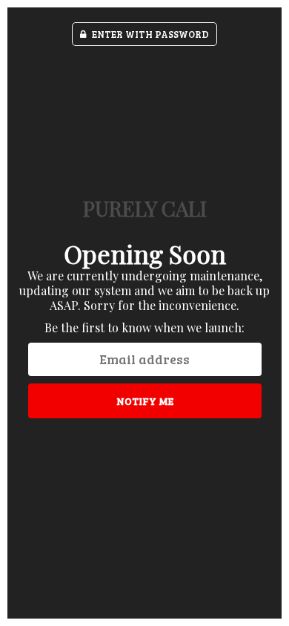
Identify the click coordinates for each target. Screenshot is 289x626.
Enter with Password (149, 34)
